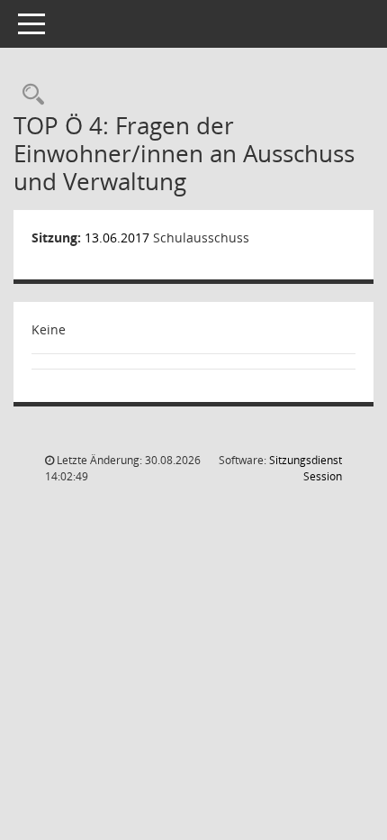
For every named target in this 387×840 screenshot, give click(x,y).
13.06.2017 (117, 237)
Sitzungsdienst (305, 468)
